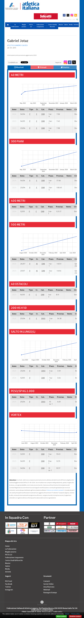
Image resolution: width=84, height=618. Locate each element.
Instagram (9, 590)
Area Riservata (48, 587)
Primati (42, 67)
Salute (66, 24)
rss (75, 15)
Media (71, 24)
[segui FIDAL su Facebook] (70, 62)
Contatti (46, 581)
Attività (76, 24)
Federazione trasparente (40, 25)
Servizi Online (48, 584)
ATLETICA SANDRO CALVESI (17, 45)
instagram (72, 15)
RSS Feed (8, 581)
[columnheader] (14, 109)
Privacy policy (47, 612)
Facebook (8, 584)
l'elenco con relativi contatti (54, 490)
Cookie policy (57, 612)
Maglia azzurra (24, 25)
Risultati (20, 67)
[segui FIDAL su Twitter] (74, 62)
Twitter (8, 587)
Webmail (46, 590)
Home (7, 546)
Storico (66, 67)
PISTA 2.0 (31, 25)
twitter (68, 15)
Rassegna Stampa (50, 593)
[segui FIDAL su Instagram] (65, 62)
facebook (64, 15)
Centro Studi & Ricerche (52, 25)
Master (61, 24)
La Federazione (15, 25)
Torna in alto (42, 605)
